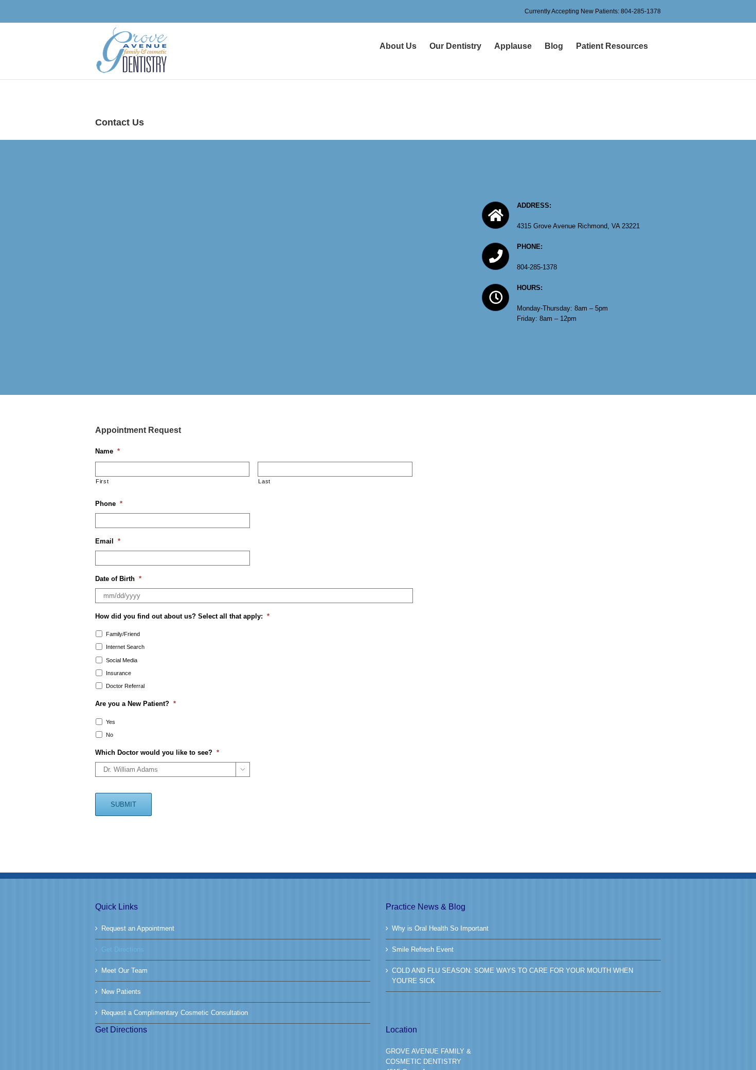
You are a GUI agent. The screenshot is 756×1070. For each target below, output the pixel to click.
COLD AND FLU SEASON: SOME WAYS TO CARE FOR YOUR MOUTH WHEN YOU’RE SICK (512, 976)
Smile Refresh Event (423, 949)
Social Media (121, 660)
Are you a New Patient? (135, 704)
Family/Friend (123, 634)
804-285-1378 (641, 11)
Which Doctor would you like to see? (157, 752)
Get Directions (122, 949)
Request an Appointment (137, 928)
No (109, 735)
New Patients (121, 991)
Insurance (118, 673)
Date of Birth (118, 579)
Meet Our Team (124, 970)
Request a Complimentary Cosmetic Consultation (174, 1013)
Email (107, 541)
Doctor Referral (125, 686)
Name (107, 451)
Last (264, 481)
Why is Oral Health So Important (440, 928)
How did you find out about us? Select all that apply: (182, 616)
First (102, 481)
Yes (110, 722)
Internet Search (125, 647)
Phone (108, 503)
